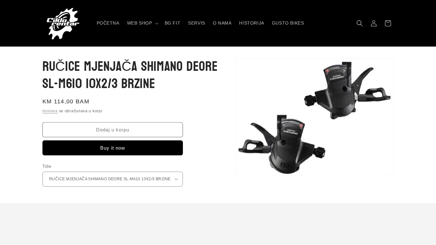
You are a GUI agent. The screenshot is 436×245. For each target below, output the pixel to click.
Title (46, 166)
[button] (142, 23)
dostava (50, 111)
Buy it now (112, 148)
